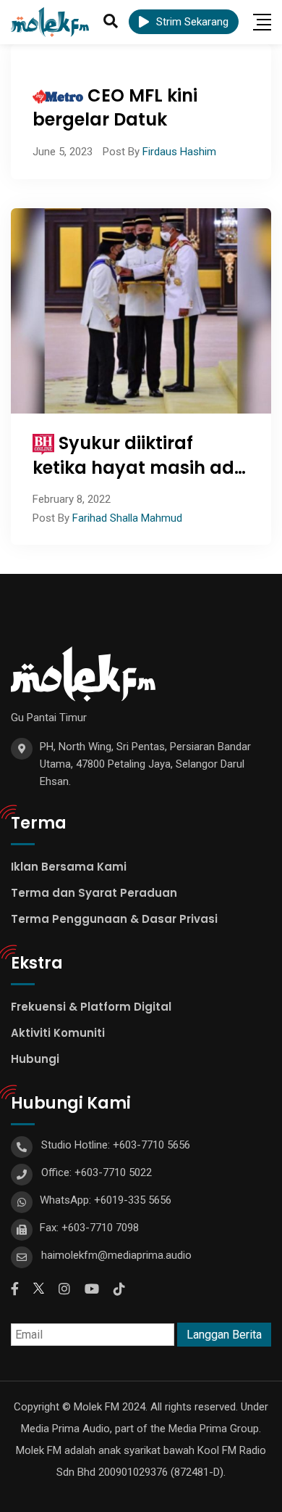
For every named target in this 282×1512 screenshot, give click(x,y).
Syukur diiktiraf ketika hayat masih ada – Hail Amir (140, 467)
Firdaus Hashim (179, 151)
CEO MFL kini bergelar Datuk (115, 107)
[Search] (110, 21)
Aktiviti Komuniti (58, 1032)
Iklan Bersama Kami (69, 866)
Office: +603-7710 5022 (96, 1172)
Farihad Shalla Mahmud (127, 518)
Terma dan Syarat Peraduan (94, 892)
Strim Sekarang (192, 21)
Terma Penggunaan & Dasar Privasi (114, 918)
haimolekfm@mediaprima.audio (116, 1255)
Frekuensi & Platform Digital (91, 1006)
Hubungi (35, 1059)
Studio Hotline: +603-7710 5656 (115, 1144)
